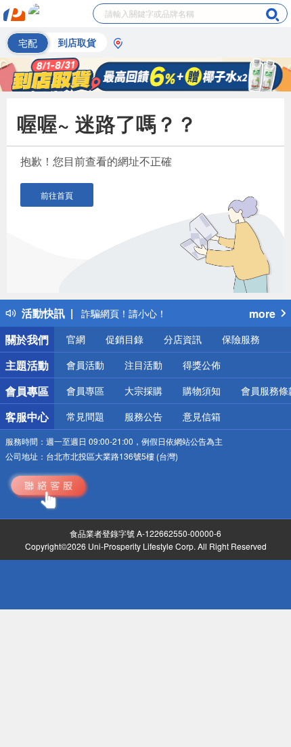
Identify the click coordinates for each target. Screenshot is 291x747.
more (262, 313)
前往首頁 (57, 195)
